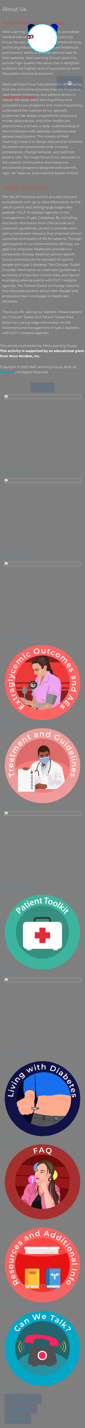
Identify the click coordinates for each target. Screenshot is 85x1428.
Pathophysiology (17, 555)
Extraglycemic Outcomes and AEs (30, 722)
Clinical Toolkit (15, 472)
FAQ (7, 1221)
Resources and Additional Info (27, 1304)
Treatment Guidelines (20, 805)
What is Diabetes (17, 1055)
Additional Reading (19, 888)
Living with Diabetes (20, 1138)
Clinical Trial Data (17, 639)
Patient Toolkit (15, 972)
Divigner (7, 372)
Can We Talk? (14, 1388)
